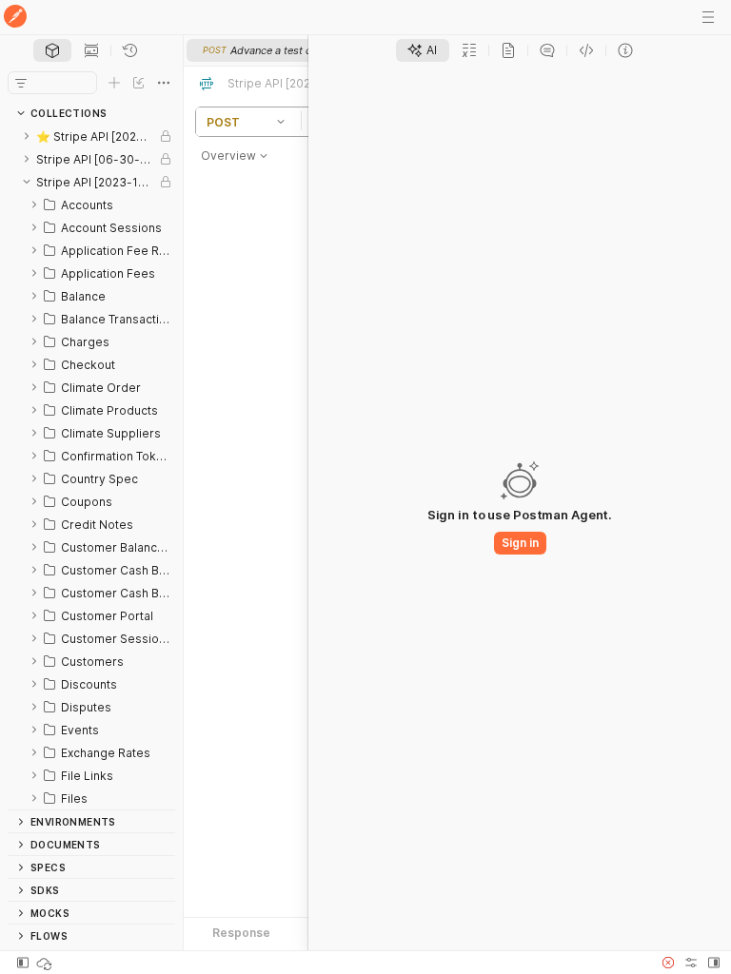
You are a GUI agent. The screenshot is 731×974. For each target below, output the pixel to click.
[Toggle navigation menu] (708, 17)
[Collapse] (26, 181)
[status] (45, 962)
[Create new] (114, 82)
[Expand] (26, 136)
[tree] (91, 467)
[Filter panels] (21, 82)
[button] (283, 121)
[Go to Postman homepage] (15, 17)
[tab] (52, 50)
